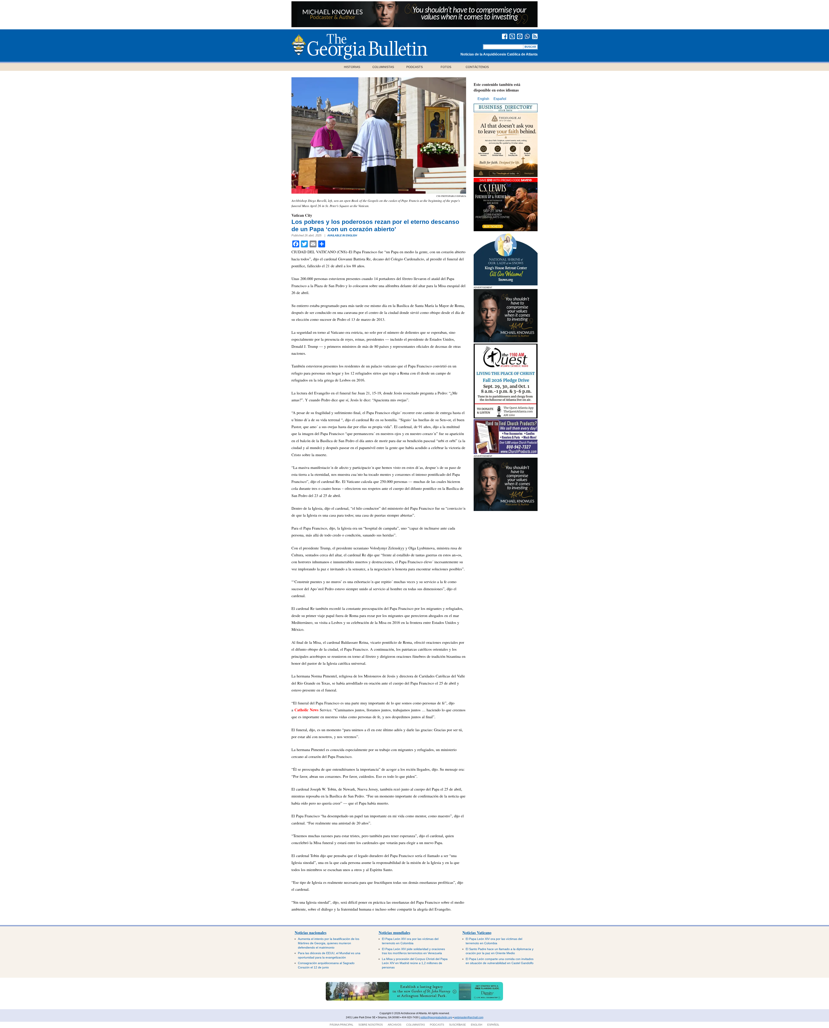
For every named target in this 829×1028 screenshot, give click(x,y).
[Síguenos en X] (512, 36)
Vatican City (301, 215)
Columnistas (383, 67)
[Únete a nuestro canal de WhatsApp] (527, 36)
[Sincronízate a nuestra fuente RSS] (535, 36)
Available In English (342, 235)
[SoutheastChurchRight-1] (506, 453)
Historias (352, 67)
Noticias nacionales (310, 932)
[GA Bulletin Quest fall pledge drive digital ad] (506, 417)
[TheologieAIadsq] (506, 176)
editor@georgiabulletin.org (436, 1017)
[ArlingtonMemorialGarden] (414, 999)
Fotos (446, 67)
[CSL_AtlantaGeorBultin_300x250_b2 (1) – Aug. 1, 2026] (506, 230)
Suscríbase (457, 1024)
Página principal (341, 1024)
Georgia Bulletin (359, 47)
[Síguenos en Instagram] (519, 36)
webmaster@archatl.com (468, 1017)
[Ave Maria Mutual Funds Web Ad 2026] (414, 26)
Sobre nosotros (370, 1024)
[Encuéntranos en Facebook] (504, 36)
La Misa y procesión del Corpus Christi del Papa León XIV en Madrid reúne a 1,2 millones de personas (415, 963)
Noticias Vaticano (476, 932)
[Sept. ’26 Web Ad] (506, 284)
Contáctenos (477, 67)
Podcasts (414, 67)
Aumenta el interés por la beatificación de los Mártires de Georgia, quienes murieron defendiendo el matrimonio (328, 943)
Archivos (394, 1024)
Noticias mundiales (394, 932)
